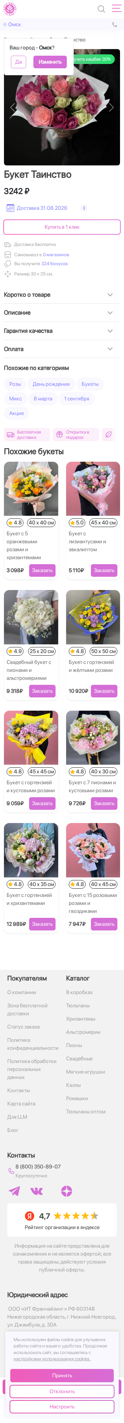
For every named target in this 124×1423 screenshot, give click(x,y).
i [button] (84, 208)
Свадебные (79, 1058)
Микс (15, 398)
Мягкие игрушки (85, 1072)
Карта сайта (21, 1103)
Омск (14, 24)
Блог (13, 1130)
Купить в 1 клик (62, 227)
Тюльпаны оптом (85, 1111)
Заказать (42, 570)
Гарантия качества (28, 330)
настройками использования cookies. (52, 1358)
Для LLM (17, 1117)
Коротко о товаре (27, 294)
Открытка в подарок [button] (77, 434)
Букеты (90, 384)
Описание (17, 312)
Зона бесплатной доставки (27, 1009)
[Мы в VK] (36, 1191)
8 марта (43, 398)
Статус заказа (23, 1027)
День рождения (51, 384)
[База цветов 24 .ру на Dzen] (66, 1191)
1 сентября (76, 398)
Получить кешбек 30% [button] (88, 59)
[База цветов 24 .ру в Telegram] (14, 1191)
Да (18, 62)
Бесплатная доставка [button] (29, 434)
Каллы (73, 1085)
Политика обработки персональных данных (32, 1069)
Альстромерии (83, 1032)
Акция (16, 413)
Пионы (74, 1045)
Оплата (13, 348)
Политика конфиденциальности (32, 1044)
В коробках (79, 992)
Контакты (18, 1090)
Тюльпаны (78, 1005)
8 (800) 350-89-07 (38, 1166)
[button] (54, 263)
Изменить (50, 62)
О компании (21, 992)
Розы (15, 384)
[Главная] (10, 9)
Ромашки (77, 1098)
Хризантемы (80, 1019)
